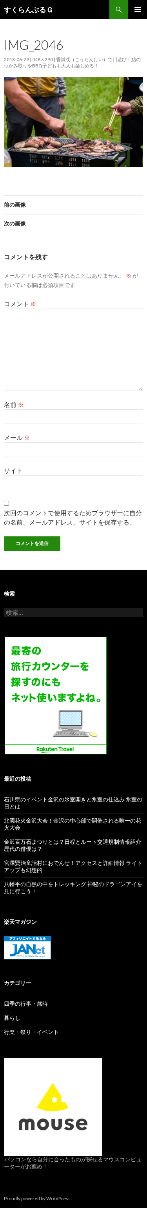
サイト (13, 470)
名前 (14, 404)
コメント (20, 303)
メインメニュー (137, 9)
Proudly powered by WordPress (37, 1198)
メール (17, 437)
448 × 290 (42, 59)
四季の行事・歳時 (26, 1003)
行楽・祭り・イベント (31, 1031)
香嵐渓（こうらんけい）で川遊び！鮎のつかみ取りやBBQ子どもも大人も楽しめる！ (72, 62)
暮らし (12, 1017)
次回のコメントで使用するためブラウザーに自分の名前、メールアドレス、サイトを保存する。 (73, 517)
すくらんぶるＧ (28, 9)
